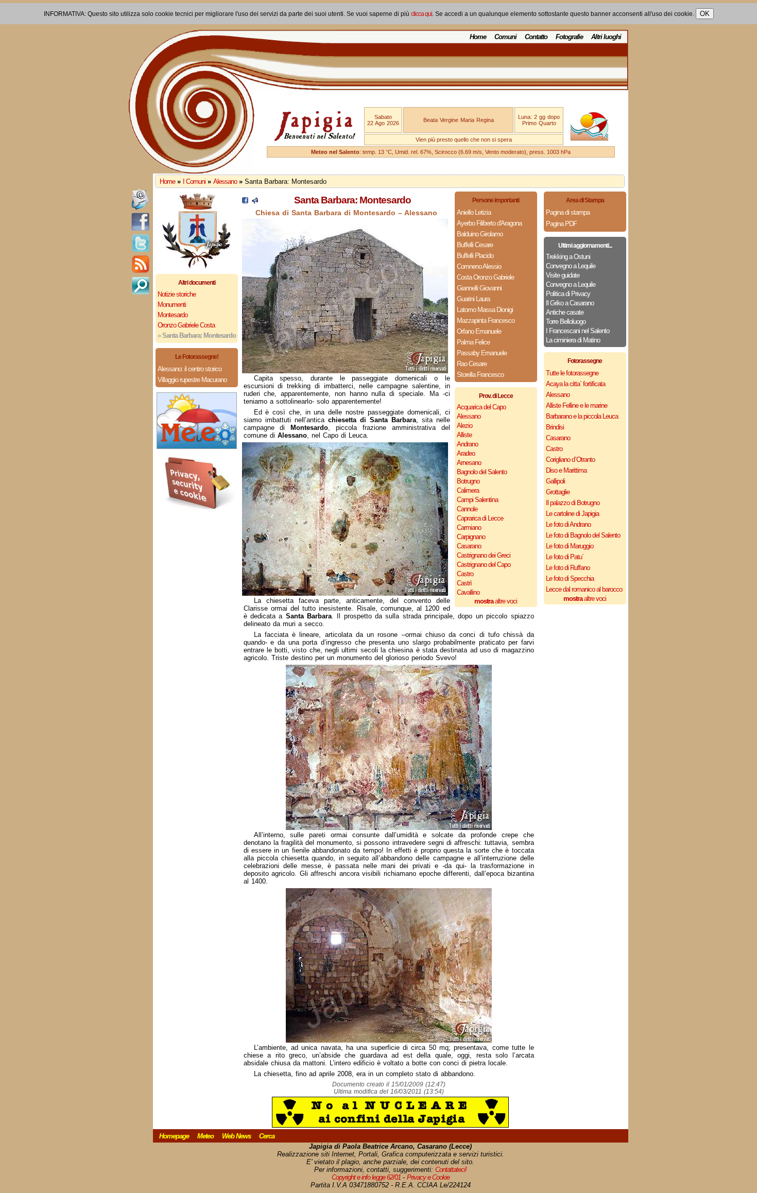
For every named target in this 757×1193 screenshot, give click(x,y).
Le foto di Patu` (564, 557)
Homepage (174, 1136)
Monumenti (172, 304)
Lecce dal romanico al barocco (584, 589)
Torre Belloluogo (566, 321)
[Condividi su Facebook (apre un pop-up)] (245, 201)
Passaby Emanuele (482, 353)
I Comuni (194, 181)
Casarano (469, 546)
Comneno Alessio (479, 266)
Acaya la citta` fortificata (575, 384)
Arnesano (469, 462)
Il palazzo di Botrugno (572, 503)
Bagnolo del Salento (482, 472)
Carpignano (471, 537)
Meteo (205, 1136)
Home (478, 37)
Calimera (468, 490)
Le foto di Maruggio (569, 546)
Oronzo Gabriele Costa (186, 325)
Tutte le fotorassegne (572, 373)
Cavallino (468, 592)
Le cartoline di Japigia (572, 513)
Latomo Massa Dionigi (485, 310)
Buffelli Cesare (475, 245)
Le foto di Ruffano (568, 568)
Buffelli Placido (475, 256)
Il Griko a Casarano (570, 303)
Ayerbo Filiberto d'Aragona (489, 223)
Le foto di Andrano (568, 524)
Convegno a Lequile (570, 266)
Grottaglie (558, 492)
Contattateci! (451, 1169)
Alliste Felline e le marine (576, 405)
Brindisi (555, 427)
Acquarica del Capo (481, 407)
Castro (465, 574)
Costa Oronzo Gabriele (485, 277)
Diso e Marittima (566, 470)
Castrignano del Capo (483, 564)
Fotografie (569, 37)
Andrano (467, 444)
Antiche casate (564, 312)
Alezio (464, 425)
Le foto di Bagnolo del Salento (583, 535)
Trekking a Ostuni (568, 257)
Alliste (464, 435)
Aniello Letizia (474, 212)
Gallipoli (555, 481)
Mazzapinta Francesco (485, 320)
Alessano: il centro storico (189, 369)
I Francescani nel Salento (577, 331)
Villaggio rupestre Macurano (192, 380)
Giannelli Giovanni (479, 288)
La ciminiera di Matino (573, 340)
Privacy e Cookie (428, 1177)
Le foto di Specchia (570, 578)
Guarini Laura (473, 299)
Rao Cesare (472, 364)
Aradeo (466, 453)
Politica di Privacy (568, 294)
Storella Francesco (480, 374)
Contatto (536, 37)
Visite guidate (562, 275)
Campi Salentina (477, 500)
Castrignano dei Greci (483, 555)
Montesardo (172, 315)
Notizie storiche (177, 294)
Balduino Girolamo (480, 234)
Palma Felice (473, 342)
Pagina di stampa (568, 212)
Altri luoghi (606, 37)
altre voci (495, 601)
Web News (236, 1136)
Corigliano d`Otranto (570, 459)
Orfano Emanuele (479, 331)
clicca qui (421, 14)
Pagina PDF (561, 224)
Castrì (464, 583)
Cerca (266, 1136)
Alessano (225, 181)
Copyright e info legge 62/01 (366, 1177)
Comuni (505, 37)
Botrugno (468, 481)
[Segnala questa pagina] (255, 201)
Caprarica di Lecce (480, 518)
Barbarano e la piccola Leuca (582, 416)
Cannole (467, 509)
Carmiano (469, 527)
